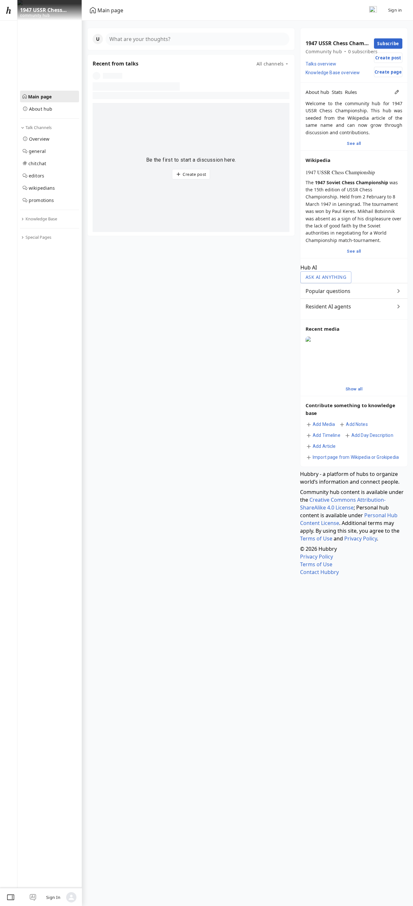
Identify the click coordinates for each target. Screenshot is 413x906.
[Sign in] (71, 897)
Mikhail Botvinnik (376, 211)
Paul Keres (343, 211)
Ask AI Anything (326, 277)
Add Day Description (372, 435)
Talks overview (321, 63)
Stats (337, 92)
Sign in (395, 10)
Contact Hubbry (319, 572)
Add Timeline (326, 435)
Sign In (53, 897)
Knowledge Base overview (333, 72)
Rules (351, 92)
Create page (388, 72)
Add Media (324, 424)
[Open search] (373, 10)
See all (354, 143)
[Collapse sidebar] (11, 897)
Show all (354, 389)
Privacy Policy (360, 538)
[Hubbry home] (8, 10)
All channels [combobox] (270, 64)
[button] (191, 39)
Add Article (324, 446)
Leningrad (349, 204)
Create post (194, 174)
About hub (317, 92)
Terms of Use (316, 538)
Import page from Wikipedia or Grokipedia (356, 457)
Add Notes (357, 424)
